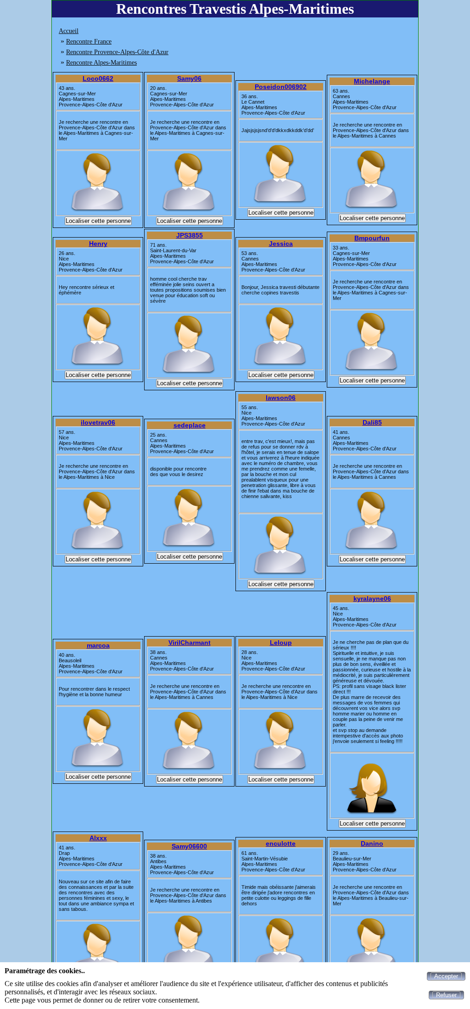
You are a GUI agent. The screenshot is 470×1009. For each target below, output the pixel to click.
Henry (98, 243)
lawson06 (281, 397)
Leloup (281, 642)
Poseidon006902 (281, 86)
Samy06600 (189, 846)
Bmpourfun (372, 238)
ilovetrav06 (98, 422)
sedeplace (189, 425)
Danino (372, 843)
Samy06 (189, 78)
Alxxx (98, 838)
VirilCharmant (189, 642)
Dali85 (372, 422)
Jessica (281, 243)
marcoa (98, 645)
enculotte (281, 843)
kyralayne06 (372, 598)
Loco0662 (98, 78)
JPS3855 (189, 235)
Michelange (372, 81)
